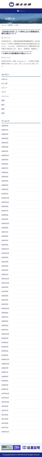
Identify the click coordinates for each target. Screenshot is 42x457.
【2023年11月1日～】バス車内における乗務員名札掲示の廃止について (20, 32)
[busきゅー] (11, 447)
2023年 (10, 25)
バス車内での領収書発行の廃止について (16, 53)
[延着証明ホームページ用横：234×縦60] (31, 447)
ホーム (3, 25)
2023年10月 (5, 223)
